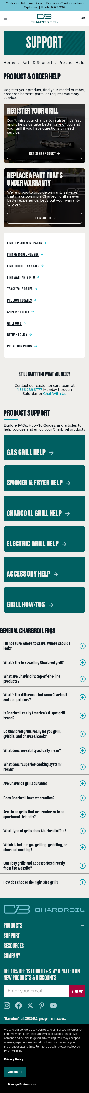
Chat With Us (54, 393)
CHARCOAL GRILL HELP (35, 513)
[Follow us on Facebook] (18, 1005)
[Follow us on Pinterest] (41, 1005)
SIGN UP (77, 991)
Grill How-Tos (26, 605)
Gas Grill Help (27, 452)
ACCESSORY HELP (29, 574)
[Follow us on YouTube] (53, 1005)
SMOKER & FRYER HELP (35, 483)
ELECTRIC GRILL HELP (33, 544)
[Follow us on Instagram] (7, 1005)
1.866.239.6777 (29, 389)
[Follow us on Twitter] (30, 1005)
